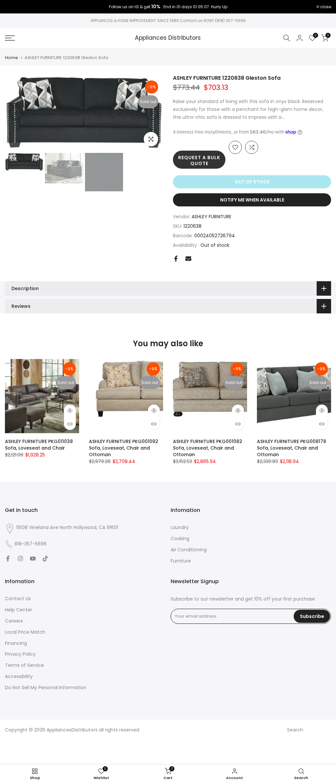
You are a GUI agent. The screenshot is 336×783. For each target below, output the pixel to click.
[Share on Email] (188, 259)
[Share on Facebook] (176, 259)
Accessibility (19, 676)
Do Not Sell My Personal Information (45, 687)
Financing (16, 643)
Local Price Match (25, 632)
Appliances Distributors (168, 38)
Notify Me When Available (252, 200)
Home (11, 57)
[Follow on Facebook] (8, 558)
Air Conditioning (189, 549)
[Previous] (16, 113)
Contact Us (18, 598)
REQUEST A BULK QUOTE (199, 160)
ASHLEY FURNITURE (211, 216)
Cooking (180, 538)
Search (295, 730)
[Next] (151, 113)
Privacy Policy (20, 654)
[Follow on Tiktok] (45, 558)
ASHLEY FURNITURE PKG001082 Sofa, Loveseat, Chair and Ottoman (207, 448)
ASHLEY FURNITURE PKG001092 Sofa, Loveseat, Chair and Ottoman (123, 448)
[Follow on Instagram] (20, 558)
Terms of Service (24, 665)
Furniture (181, 561)
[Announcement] (168, 7)
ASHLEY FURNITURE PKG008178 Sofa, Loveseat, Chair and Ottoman (291, 448)
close (14, 7)
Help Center (18, 609)
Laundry (180, 527)
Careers (14, 621)
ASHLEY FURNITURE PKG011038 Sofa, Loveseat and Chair (39, 444)
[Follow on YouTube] (33, 558)
